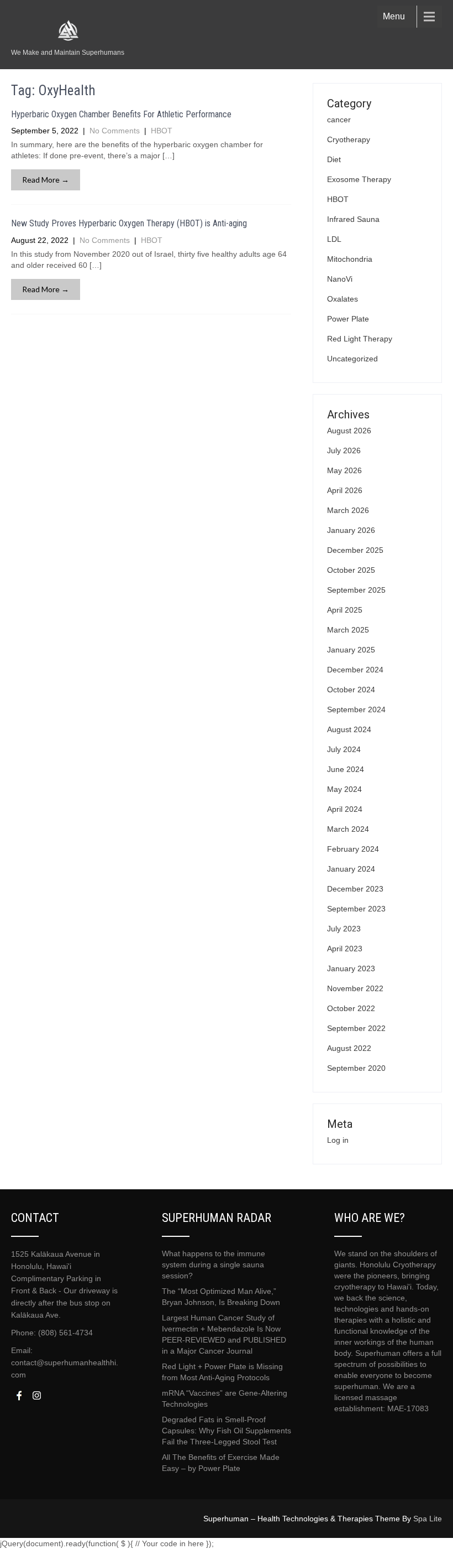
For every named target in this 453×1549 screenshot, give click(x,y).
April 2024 (344, 809)
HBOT (161, 130)
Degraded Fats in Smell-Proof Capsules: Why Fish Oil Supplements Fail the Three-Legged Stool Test (226, 1430)
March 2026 (348, 510)
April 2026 (344, 490)
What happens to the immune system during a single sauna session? (213, 1264)
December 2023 (355, 888)
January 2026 (351, 530)
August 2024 (349, 729)
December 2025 (355, 550)
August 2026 (349, 430)
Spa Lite (427, 1518)
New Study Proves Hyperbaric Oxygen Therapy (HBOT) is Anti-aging (129, 223)
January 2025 (351, 649)
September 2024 (356, 709)
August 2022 (349, 1048)
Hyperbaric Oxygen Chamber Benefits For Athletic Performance (121, 114)
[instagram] (36, 1395)
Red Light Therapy (359, 338)
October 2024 (351, 689)
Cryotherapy (348, 139)
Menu (394, 16)
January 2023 (351, 968)
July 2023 (344, 928)
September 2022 (356, 1028)
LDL (334, 239)
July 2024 (344, 749)
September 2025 (356, 590)
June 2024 (345, 769)
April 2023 (344, 948)
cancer (339, 119)
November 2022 (355, 988)
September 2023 (356, 908)
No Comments (114, 130)
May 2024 (344, 789)
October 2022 (351, 1008)
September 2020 (356, 1068)
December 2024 (355, 669)
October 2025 (351, 570)
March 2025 (348, 629)
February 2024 (353, 849)
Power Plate (348, 318)
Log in (338, 1140)
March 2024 (348, 829)
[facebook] (19, 1395)
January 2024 (351, 868)
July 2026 (344, 450)
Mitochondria (349, 259)
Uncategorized (352, 358)
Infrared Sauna (353, 219)
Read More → (45, 179)
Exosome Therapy (359, 179)
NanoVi (339, 278)
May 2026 (344, 470)
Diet (334, 159)
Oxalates (342, 298)
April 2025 (344, 609)
